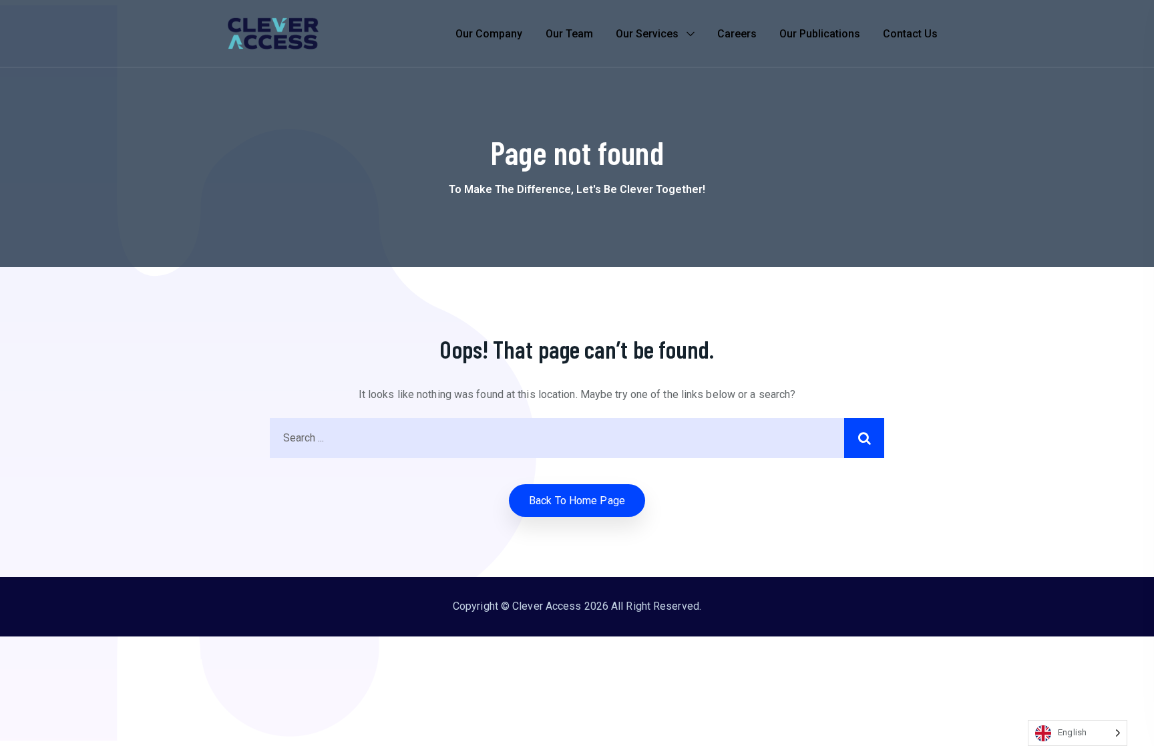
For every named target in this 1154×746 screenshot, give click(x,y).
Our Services (647, 33)
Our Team (569, 33)
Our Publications (819, 33)
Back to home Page (577, 500)
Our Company (488, 33)
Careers (737, 33)
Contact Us (910, 33)
